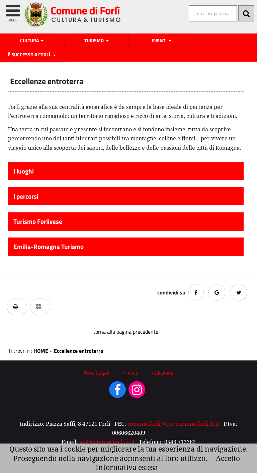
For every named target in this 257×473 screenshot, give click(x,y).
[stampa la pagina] (17, 306)
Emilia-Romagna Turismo (48, 246)
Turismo (94, 40)
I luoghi (23, 171)
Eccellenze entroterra (78, 351)
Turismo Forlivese (37, 221)
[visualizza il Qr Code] (40, 306)
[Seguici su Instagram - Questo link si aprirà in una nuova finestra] (136, 392)
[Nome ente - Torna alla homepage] (72, 19)
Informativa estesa (127, 467)
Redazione (162, 372)
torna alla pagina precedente (125, 332)
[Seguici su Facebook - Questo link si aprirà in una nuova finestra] (117, 392)
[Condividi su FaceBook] (196, 292)
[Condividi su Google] (216, 292)
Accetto (228, 458)
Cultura (30, 40)
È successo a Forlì (30, 54)
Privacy (129, 372)
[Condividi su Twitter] (238, 292)
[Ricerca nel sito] (246, 13)
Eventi (160, 40)
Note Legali (96, 372)
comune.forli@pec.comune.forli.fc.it (173, 423)
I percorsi (25, 196)
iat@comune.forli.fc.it (107, 442)
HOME (40, 351)
